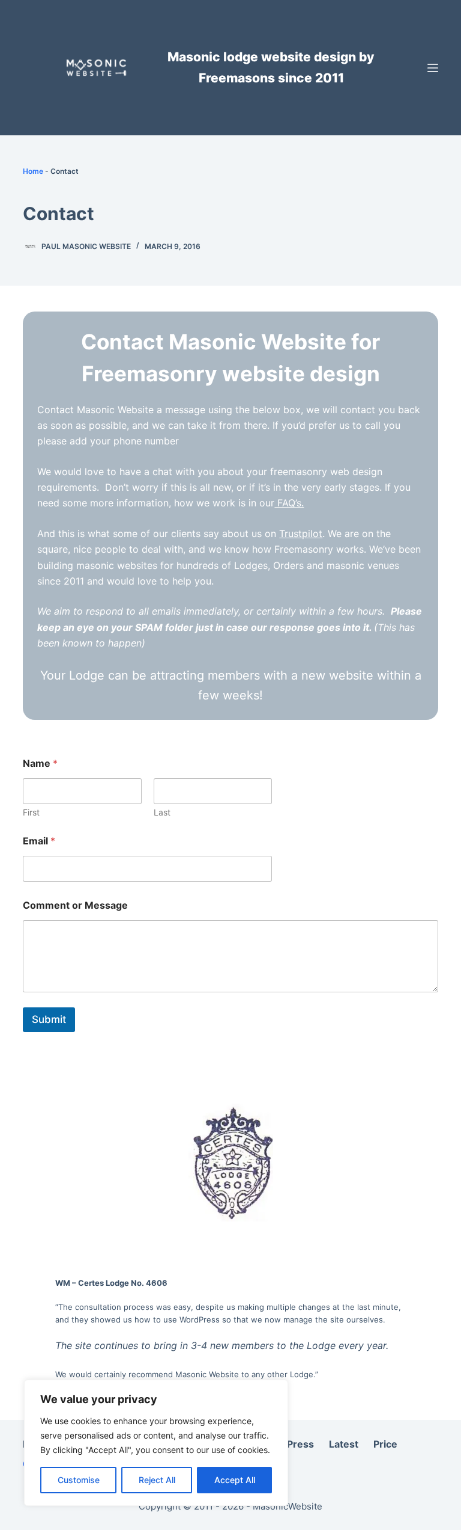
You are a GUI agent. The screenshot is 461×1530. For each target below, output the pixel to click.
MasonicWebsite (287, 1506)
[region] (156, 1443)
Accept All (234, 1480)
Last (162, 812)
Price (385, 1444)
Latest (343, 1444)
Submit (49, 1019)
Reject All (157, 1480)
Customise (79, 1480)
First (31, 812)
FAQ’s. (289, 503)
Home (33, 171)
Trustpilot (300, 533)
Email (39, 841)
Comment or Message (75, 905)
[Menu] (432, 68)
